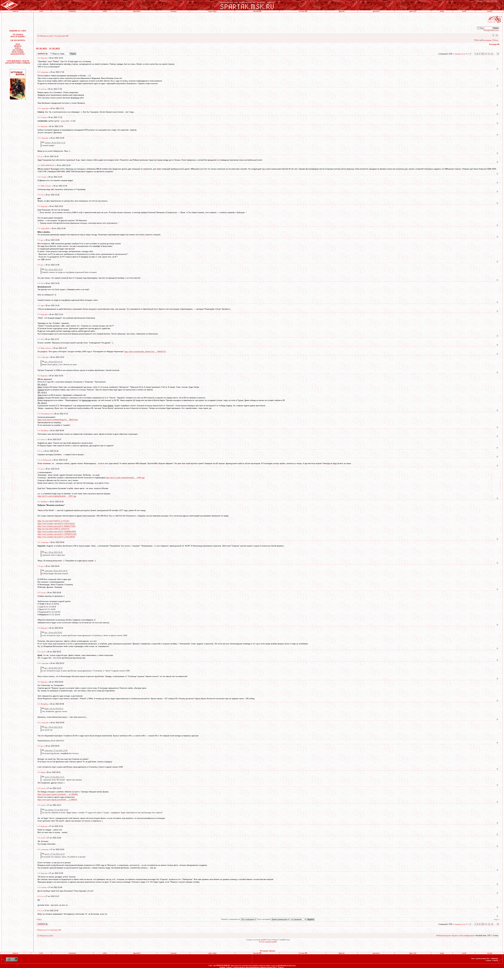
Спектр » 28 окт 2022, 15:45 (54, 143)
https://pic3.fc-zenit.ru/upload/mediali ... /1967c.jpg (57, 496)
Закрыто (39, 53)
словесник (44, 72)
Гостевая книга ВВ (62, 36)
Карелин (44, 58)
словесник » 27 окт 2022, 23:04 (55, 750)
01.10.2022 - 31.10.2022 (48, 48)
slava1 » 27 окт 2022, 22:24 (54, 854)
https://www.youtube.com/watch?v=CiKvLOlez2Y (56, 524)
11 (486, 54)
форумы (342, 11)
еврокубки (136, 11)
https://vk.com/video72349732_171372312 (53, 521)
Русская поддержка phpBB (268, 942)
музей (464, 11)
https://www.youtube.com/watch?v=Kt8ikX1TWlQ (56, 526)
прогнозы (376, 11)
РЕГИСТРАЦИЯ (18, 52)
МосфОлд (44, 431)
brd (42, 339)
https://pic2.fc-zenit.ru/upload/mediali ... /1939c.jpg (125, 478)
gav (42, 240)
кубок (105, 11)
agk (42, 305)
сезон (41, 11)
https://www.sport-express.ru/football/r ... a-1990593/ (57, 800)
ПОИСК (18, 48)
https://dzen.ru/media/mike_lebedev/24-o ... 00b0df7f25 (145, 352)
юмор (442, 11)
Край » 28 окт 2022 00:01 (53, 709)
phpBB (263, 940)
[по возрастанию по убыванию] (303, 919)
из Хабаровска (46, 460)
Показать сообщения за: (231, 919)
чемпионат (72, 11)
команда (173, 11)
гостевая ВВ (303, 11)
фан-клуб (413, 11)
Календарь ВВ (494, 44)
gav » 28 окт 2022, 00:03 (53, 668)
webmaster (494, 958)
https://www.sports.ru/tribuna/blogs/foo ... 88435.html (58, 420)
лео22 (43, 652)
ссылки (489, 11)
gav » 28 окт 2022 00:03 (53, 632)
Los (42, 896)
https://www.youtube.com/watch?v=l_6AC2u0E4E (56, 537)
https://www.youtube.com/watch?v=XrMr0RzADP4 (57, 532)
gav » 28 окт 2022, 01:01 (53, 362)
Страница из (461, 54)
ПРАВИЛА (18, 46)
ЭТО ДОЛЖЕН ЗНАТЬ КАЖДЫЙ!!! (17, 36)
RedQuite (44, 502)
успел (63, 121)
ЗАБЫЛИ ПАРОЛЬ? (17, 54)
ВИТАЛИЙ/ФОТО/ (48, 165)
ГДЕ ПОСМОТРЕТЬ (17, 40)
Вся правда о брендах (267, 951)
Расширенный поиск (491, 30)
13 (492, 54)
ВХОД (18, 44)
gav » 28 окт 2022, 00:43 (53, 552)
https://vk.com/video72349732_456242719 (53, 529)
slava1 (43, 439)
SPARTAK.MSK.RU (223, 965)
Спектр (43, 117)
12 (489, 54)
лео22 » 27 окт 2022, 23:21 (54, 777)
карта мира (212, 11)
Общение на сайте (46, 36)
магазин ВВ (257, 11)
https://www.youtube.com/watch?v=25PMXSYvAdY (57, 534)
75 (498, 54)
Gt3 (42, 195)
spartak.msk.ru (282, 965)
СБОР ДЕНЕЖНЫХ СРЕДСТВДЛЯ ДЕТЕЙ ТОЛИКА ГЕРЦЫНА (17, 62)
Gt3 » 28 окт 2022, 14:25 (53, 269)
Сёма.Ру (495, 960)
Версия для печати (496, 35)
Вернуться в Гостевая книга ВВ (49, 930)
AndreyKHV (45, 228)
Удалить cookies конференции (463, 936)
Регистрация (486, 40)
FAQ (477, 40)
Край (43, 772)
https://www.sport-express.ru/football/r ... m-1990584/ (58, 794)
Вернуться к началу (497, 69)
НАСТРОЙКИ (18, 50)
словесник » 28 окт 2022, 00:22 (55, 571)
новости (15, 11)
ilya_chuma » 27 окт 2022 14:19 (56, 810)
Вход (496, 40)
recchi (43, 593)
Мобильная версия (493, 35)
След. (496, 919)
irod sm (43, 89)
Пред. (40, 919)
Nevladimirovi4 (46, 414)
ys (42, 156)
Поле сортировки (264, 919)
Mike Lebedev (46, 186)
